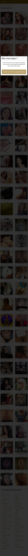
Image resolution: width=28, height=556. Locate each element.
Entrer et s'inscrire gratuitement (14, 72)
